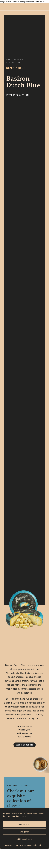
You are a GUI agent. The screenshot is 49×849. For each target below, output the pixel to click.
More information (17, 95)
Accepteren (24, 824)
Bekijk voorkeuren (24, 839)
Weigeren (24, 831)
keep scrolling (25, 745)
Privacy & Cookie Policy (14, 845)
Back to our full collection (16, 61)
